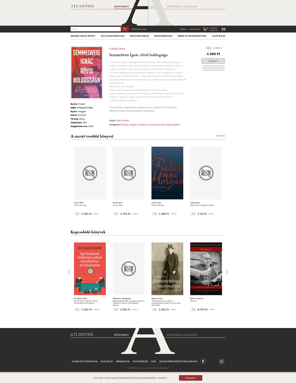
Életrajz (124, 124)
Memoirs (193, 301)
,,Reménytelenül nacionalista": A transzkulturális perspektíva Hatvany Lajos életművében (166, 303)
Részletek (162, 378)
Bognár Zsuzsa (157, 298)
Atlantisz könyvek (113, 36)
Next (227, 272)
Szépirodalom (173, 124)
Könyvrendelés (139, 36)
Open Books (122, 120)
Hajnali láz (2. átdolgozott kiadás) (202, 205)
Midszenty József (196, 298)
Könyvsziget (121, 6)
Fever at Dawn (118, 205)
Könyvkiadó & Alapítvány (182, 6)
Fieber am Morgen (157, 205)
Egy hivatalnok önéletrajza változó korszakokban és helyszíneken (86, 302)
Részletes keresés (139, 29)
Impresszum (122, 361)
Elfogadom (190, 378)
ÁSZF (153, 361)
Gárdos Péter (117, 48)
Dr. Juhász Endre (80, 298)
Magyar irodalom (138, 124)
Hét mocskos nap (80, 205)
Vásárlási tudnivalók (84, 361)
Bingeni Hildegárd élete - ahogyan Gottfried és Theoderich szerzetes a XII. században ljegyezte (129, 303)
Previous (69, 272)
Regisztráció (195, 29)
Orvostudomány (156, 124)
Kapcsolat (218, 36)
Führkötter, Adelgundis (122, 298)
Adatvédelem (140, 361)
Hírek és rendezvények (192, 36)
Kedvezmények (163, 36)
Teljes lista (220, 135)
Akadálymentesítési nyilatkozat (178, 361)
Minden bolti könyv (83, 36)
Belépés (183, 29)
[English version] (223, 29)
